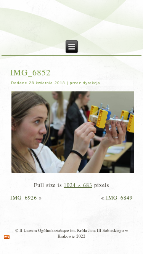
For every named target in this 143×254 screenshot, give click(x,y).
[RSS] (7, 237)
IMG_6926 (23, 197)
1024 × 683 (78, 185)
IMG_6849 (119, 197)
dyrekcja (91, 83)
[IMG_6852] (72, 172)
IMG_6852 (30, 72)
